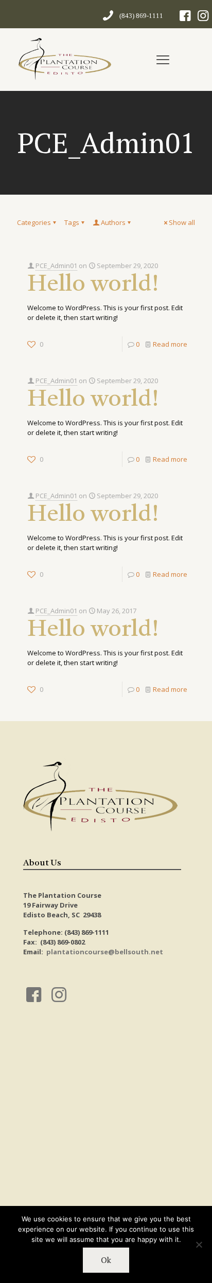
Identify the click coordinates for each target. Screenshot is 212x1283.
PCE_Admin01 (56, 265)
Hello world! (92, 284)
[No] (199, 1244)
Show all (182, 222)
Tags (71, 222)
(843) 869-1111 (141, 16)
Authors (113, 222)
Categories (34, 222)
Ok (106, 1260)
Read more (170, 344)
